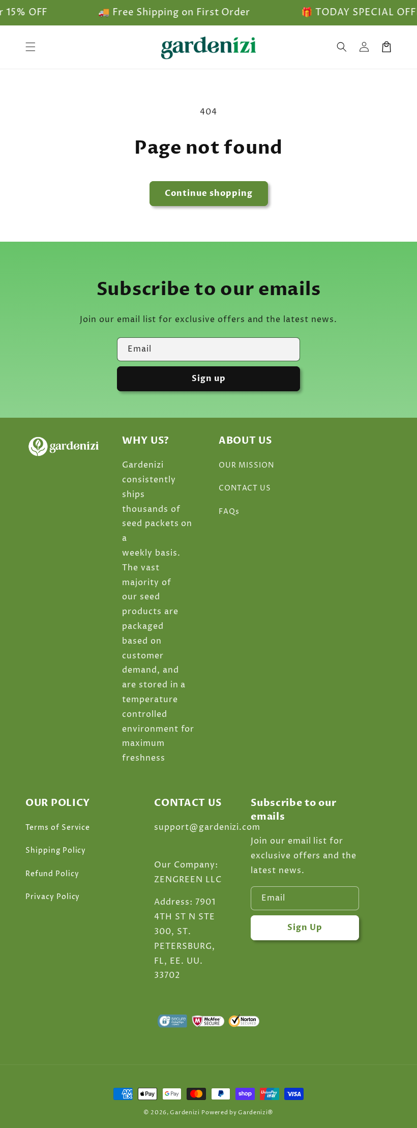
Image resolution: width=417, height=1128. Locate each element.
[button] (342, 47)
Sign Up (304, 927)
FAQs (229, 511)
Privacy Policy (52, 897)
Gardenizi (184, 1112)
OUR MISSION (246, 465)
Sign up (209, 378)
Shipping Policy (55, 850)
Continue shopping (209, 193)
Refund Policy (52, 874)
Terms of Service (57, 827)
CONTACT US (245, 488)
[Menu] (30, 47)
